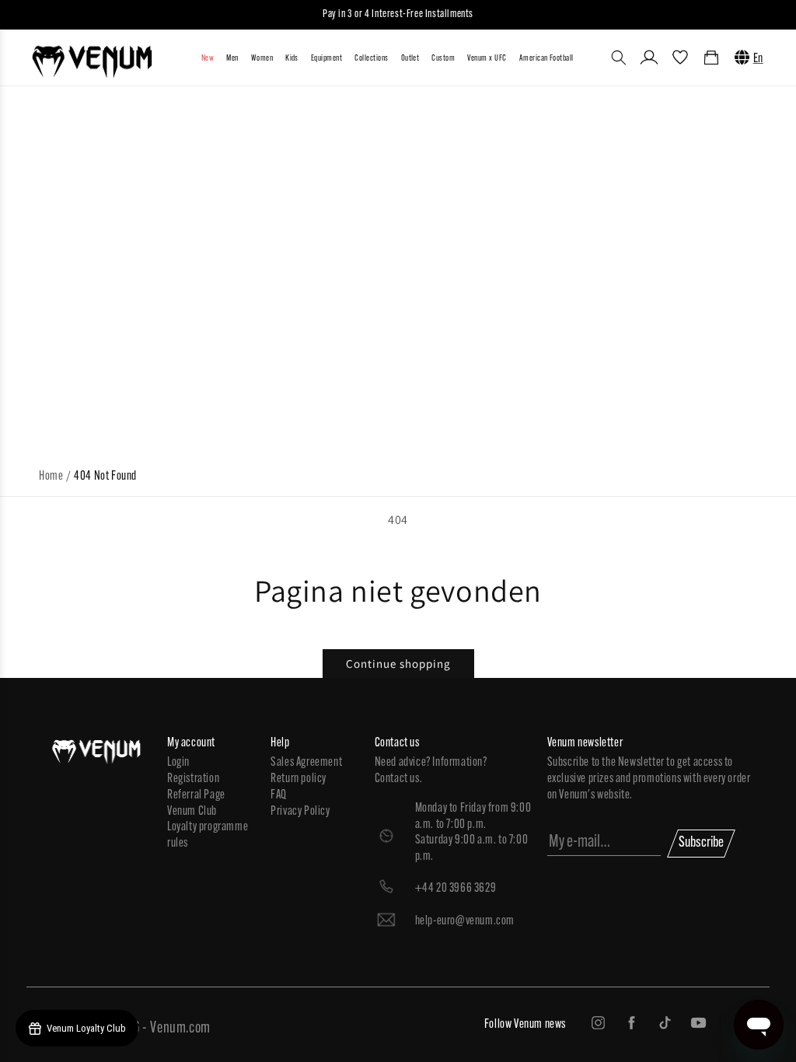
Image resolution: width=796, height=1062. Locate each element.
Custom (443, 58)
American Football (546, 58)
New (207, 58)
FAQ (279, 795)
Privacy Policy (300, 811)
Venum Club (192, 811)
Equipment (326, 58)
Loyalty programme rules (207, 835)
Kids (291, 58)
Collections (371, 58)
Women (262, 58)
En (758, 59)
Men (232, 58)
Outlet (410, 58)
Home (51, 476)
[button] (619, 57)
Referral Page (196, 795)
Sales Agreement (306, 762)
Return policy (298, 779)
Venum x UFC (486, 58)
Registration (193, 779)
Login (178, 762)
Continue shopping (398, 663)
